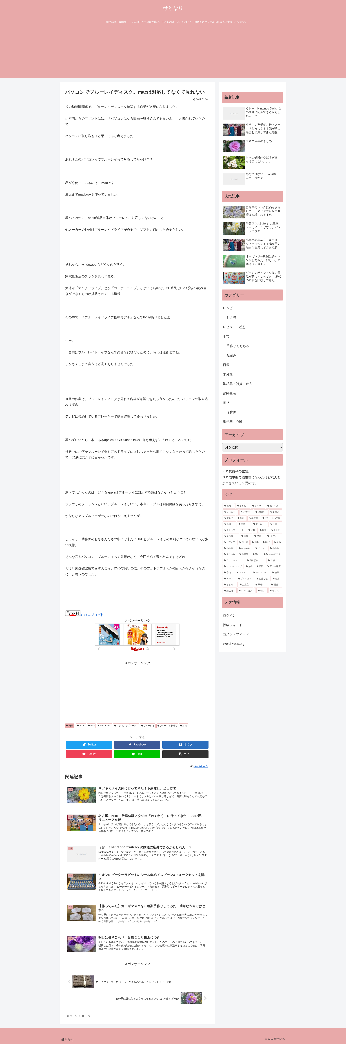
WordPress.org (234, 644)
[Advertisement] (173, 52)
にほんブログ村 (92, 615)
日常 (70, 725)
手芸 (226, 336)
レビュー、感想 (234, 327)
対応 (184, 725)
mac (92, 725)
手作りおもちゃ (238, 346)
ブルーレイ (148, 725)
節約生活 (229, 393)
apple (82, 725)
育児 (226, 402)
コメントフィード (236, 634)
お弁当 (231, 317)
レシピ (228, 308)
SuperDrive (105, 725)
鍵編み (231, 355)
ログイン (229, 615)
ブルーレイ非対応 (168, 725)
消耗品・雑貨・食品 (237, 384)
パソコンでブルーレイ (127, 725)
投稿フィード (232, 625)
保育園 (231, 412)
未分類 (228, 374)
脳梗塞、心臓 (232, 421)
